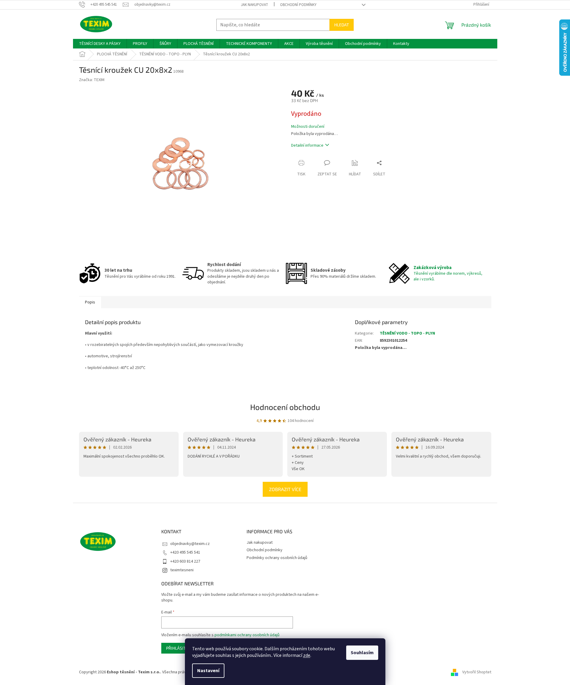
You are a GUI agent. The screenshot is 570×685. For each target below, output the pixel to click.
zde (306, 655)
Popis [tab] (90, 302)
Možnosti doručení (307, 127)
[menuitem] (100, 43)
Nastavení (208, 670)
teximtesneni (182, 570)
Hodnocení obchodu (285, 406)
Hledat (341, 24)
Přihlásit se (178, 648)
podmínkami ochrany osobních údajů (247, 635)
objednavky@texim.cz (190, 544)
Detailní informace (307, 145)
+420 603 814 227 (185, 561)
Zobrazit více (285, 489)
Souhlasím (362, 652)
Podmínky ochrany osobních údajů (277, 558)
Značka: (91, 80)
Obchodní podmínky (298, 4)
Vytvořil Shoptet (476, 672)
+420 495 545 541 (185, 552)
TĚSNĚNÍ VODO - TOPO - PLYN (407, 333)
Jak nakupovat (254, 4)
